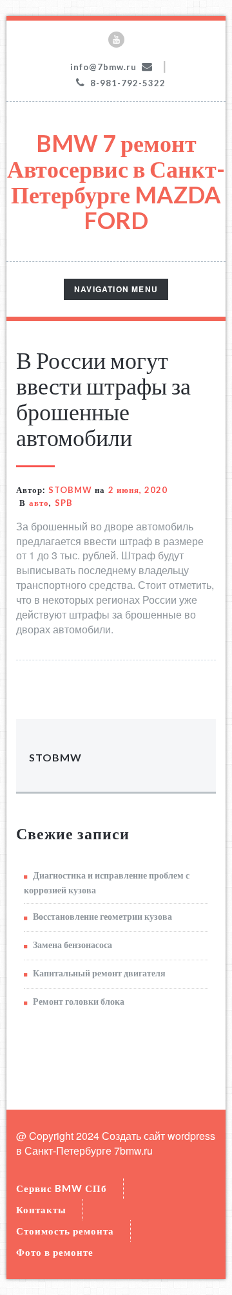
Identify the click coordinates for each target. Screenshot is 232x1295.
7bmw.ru (133, 1150)
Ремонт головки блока (78, 1001)
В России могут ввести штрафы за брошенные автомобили (103, 398)
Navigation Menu (115, 291)
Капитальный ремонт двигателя (99, 972)
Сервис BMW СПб (61, 1188)
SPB (64, 503)
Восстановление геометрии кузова (102, 916)
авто (39, 503)
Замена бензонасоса (72, 944)
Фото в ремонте (54, 1252)
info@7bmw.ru (103, 67)
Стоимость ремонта (65, 1230)
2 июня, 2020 (138, 490)
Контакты (41, 1209)
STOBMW (70, 490)
